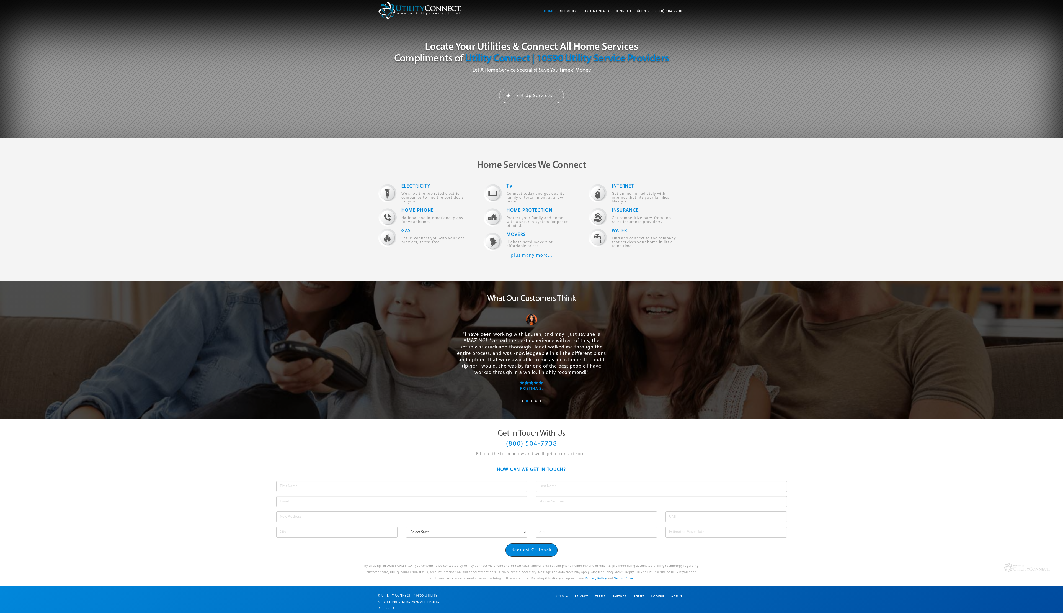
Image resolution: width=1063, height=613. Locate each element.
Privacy (581, 596)
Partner (620, 596)
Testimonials (596, 11)
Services (568, 11)
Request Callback (531, 550)
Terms (600, 596)
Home (549, 11)
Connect (623, 11)
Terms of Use (623, 578)
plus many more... (531, 255)
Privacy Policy (596, 578)
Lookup (657, 596)
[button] (643, 11)
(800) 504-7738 (668, 11)
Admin (676, 596)
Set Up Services (534, 96)
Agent (639, 596)
